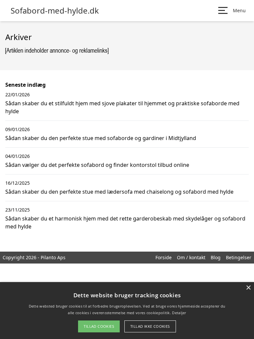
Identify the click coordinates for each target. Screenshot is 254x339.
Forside (163, 257)
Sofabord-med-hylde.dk (55, 10)
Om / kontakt (191, 257)
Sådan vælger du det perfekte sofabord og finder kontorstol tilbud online (97, 165)
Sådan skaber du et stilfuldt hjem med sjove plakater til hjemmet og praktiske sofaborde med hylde (122, 107)
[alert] (127, 310)
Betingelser (238, 257)
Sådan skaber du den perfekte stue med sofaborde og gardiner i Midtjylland (100, 138)
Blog (216, 257)
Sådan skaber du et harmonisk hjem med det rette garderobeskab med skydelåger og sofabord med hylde (125, 222)
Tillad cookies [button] (99, 326)
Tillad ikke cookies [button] (150, 326)
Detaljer (179, 312)
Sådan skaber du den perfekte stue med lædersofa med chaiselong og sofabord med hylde (119, 191)
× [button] (248, 287)
